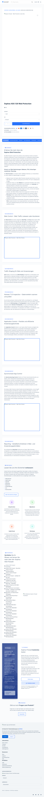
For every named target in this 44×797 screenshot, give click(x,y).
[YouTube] (36, 795)
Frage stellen (22, 714)
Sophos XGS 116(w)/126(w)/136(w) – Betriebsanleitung (11, 621)
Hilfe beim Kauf (40, 140)
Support (12, 736)
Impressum (4, 764)
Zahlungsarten (5, 748)
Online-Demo (30, 679)
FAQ (3, 758)
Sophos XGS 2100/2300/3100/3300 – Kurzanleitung (11, 605)
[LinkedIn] (38, 795)
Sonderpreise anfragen (8, 693)
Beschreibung (5, 140)
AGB (3, 762)
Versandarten (5, 747)
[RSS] (41, 795)
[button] (22, 247)
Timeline (4, 744)
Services (20, 140)
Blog (3, 754)
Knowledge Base (5, 757)
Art (5, 117)
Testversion (34, 140)
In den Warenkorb (26, 123)
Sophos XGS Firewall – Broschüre (13, 568)
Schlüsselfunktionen (14, 140)
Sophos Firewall (13, 130)
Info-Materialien (27, 140)
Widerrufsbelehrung (6, 767)
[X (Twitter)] (33, 795)
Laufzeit (6, 111)
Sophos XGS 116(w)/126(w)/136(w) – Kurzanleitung (11, 600)
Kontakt (5, 736)
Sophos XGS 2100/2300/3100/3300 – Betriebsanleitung (11, 626)
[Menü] (41, 2)
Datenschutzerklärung (7, 765)
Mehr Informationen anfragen (11, 494)
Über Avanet (5, 742)
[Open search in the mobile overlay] (23, 2)
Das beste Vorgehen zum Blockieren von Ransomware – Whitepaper (12, 592)
